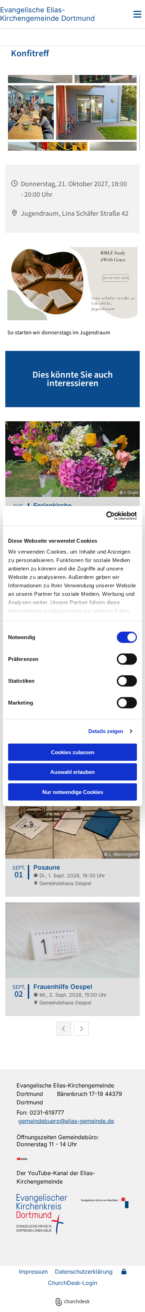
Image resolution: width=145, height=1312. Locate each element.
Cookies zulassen (72, 752)
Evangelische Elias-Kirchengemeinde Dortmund (47, 14)
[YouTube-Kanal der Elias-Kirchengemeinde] (72, 1159)
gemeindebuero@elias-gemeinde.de (66, 1120)
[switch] (127, 658)
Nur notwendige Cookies (72, 792)
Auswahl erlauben (72, 772)
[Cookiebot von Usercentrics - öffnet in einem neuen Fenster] (106, 516)
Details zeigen (105, 731)
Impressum (33, 1271)
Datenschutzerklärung (84, 1271)
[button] (127, 14)
